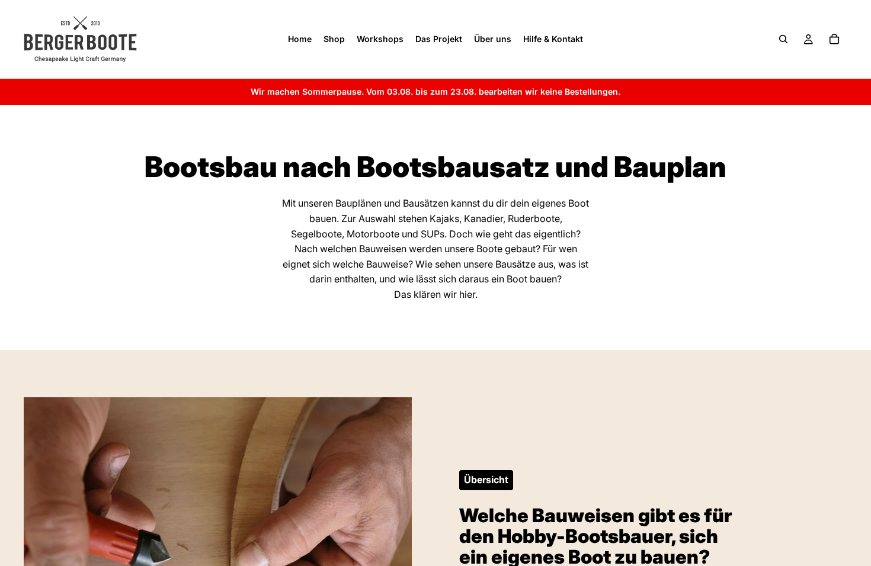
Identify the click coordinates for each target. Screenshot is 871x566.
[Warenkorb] (834, 39)
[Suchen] (783, 39)
